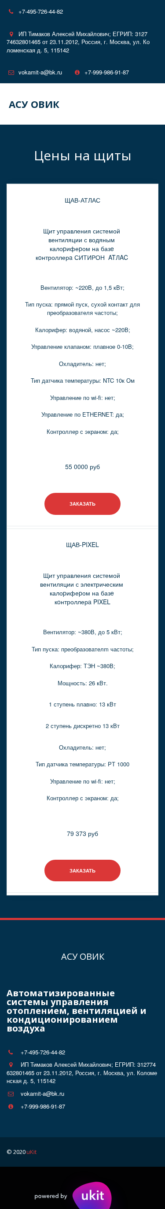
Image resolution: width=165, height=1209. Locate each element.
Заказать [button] (82, 503)
